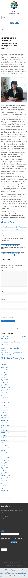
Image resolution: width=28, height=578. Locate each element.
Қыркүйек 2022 (5, 458)
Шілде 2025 (4, 400)
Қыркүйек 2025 (5, 395)
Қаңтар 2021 (4, 495)
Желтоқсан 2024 (6, 417)
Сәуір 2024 (4, 437)
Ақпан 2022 (4, 470)
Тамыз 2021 (4, 485)
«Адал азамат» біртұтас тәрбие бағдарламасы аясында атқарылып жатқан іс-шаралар (13, 247)
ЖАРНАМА (14, 565)
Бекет (14, 10)
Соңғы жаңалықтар (20, 238)
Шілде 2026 (4, 370)
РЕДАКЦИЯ (8, 565)
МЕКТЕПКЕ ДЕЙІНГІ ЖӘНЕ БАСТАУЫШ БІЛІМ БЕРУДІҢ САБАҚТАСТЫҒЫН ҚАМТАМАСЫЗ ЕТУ (12, 253)
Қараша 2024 (5, 420)
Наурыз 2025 (4, 410)
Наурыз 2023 (4, 450)
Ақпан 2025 (4, 412)
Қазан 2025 (4, 392)
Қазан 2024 (4, 422)
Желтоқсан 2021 (5, 475)
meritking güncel (14, 230)
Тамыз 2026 (4, 367)
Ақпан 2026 (4, 382)
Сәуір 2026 (4, 377)
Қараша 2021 (4, 478)
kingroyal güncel (21, 226)
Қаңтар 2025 (4, 415)
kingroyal (10, 226)
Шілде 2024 (4, 430)
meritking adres (20, 230)
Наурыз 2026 (4, 380)
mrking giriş (6, 226)
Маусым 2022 (5, 460)
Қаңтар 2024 (4, 445)
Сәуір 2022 (4, 465)
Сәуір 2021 (4, 488)
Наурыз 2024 (4, 440)
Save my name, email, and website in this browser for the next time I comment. (13, 316)
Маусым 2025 (5, 402)
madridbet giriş (24, 227)
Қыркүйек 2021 (5, 483)
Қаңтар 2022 (4, 473)
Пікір (2, 270)
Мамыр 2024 (4, 435)
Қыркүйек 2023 (5, 447)
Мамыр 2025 (4, 405)
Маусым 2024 (5, 432)
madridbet (19, 227)
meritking (3, 230)
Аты (2, 291)
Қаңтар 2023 (4, 453)
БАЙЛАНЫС (19, 565)
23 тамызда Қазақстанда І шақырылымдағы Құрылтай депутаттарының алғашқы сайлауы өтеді (14, 342)
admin (4, 238)
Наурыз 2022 (4, 468)
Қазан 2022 (4, 455)
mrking (2, 226)
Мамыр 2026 (4, 375)
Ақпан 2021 (4, 493)
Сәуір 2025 (4, 407)
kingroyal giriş (15, 226)
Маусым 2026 (5, 372)
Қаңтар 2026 (4, 385)
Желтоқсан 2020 (6, 498)
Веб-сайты (3, 307)
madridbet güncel (4, 229)
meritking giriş (7, 230)
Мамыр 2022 (4, 463)
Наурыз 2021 (4, 490)
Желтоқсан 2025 (5, 387)
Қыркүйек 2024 (5, 425)
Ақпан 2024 (4, 442)
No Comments (6, 240)
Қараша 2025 (5, 390)
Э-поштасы (4, 299)
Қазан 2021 (4, 480)
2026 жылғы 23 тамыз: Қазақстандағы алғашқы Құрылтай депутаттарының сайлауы (12, 348)
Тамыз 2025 (4, 397)
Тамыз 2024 (4, 427)
